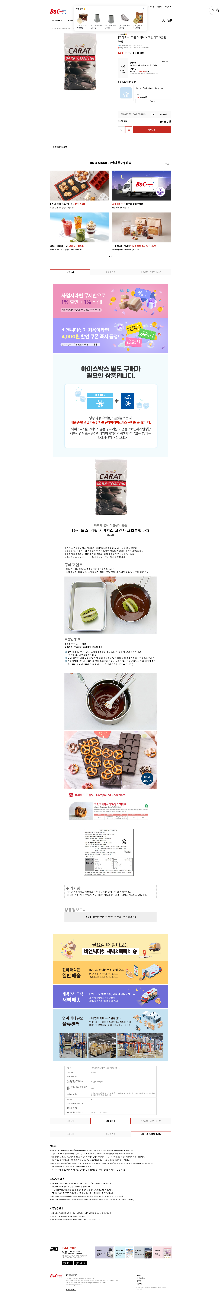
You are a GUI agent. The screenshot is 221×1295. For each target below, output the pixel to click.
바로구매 (151, 129)
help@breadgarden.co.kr (90, 1283)
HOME (52, 29)
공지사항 (139, 1281)
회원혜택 (139, 1284)
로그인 (152, 7)
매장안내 (159, 7)
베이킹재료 (58, 29)
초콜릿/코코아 (67, 29)
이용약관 (139, 1275)
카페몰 (70, 20)
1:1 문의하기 (66, 1263)
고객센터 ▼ (168, 7)
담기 (154, 101)
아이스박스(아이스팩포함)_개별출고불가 (149, 88)
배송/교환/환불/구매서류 (151, 272)
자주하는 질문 (79, 1263)
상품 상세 (70, 272)
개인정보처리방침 (142, 1278)
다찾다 (215, 11)
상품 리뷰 (110, 272)
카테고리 (58, 20)
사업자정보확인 (70, 1289)
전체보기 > (168, 164)
